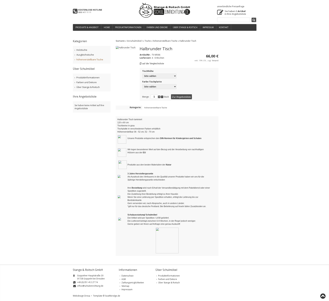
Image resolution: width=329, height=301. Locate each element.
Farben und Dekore (86, 82)
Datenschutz (127, 275)
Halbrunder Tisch (187, 40)
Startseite (120, 40)
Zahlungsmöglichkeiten (132, 282)
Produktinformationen (88, 77)
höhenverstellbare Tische (165, 40)
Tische (148, 40)
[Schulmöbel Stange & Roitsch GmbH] (164, 17)
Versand (215, 60)
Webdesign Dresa (81, 295)
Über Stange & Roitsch (88, 87)
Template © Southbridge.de (106, 295)
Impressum (126, 289)
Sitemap (125, 286)
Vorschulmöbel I (135, 40)
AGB (123, 279)
